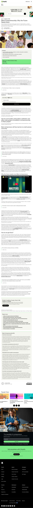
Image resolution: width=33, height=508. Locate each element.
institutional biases (11, 164)
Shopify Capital (11, 288)
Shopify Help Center (15, 471)
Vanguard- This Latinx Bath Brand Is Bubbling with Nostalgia (13, 321)
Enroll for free (5, 305)
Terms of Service (12, 500)
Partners (2, 474)
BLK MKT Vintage (23, 69)
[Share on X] (29, 384)
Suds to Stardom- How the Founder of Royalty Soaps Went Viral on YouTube (15, 322)
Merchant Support (15, 469)
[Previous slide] (14, 405)
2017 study (4, 136)
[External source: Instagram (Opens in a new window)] (8, 506)
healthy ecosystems (15, 255)
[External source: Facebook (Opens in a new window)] (2, 506)
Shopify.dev (24, 469)
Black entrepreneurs (23, 83)
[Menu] (31, 1)
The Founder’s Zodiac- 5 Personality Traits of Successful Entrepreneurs (15, 318)
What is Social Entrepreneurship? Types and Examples (12, 317)
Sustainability (14, 487)
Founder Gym (3, 94)
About (2, 469)
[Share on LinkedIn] (31, 384)
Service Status (3, 481)
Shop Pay (2, 489)
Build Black (13, 489)
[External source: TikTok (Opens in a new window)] (10, 506)
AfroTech (3, 83)
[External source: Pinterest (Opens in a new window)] (14, 506)
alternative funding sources (6, 276)
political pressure (20, 275)
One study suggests (23, 211)
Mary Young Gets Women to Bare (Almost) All (10, 326)
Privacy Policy (18, 500)
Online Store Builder (25, 487)
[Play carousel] (16, 405)
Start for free (28, 1)
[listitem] (16, 398)
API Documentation (25, 471)
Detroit (19, 140)
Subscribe (16, 441)
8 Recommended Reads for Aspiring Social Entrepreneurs (12, 327)
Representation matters (9, 163)
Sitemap (23, 500)
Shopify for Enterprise (4, 494)
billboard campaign (28, 261)
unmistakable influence (23, 239)
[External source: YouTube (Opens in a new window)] (6, 506)
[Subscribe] (25, 14)
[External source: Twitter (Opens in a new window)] (4, 506)
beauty (10, 240)
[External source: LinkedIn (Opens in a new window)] (12, 506)
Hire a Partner (14, 474)
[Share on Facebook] (27, 384)
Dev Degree (24, 474)
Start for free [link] (16, 104)
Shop (2, 487)
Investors (2, 471)
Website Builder (24, 489)
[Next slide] (19, 405)
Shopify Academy (14, 476)
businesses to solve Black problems (25, 161)
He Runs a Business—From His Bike (9, 328)
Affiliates (2, 476)
